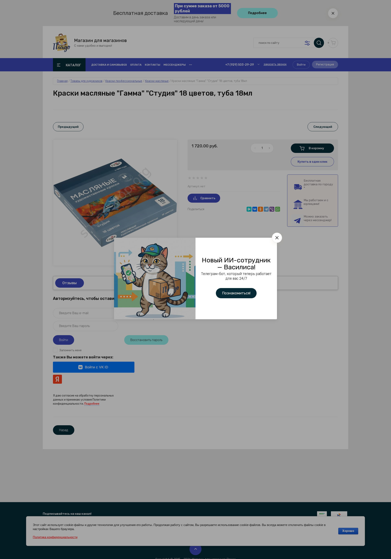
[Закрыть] (277, 238)
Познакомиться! (236, 293)
